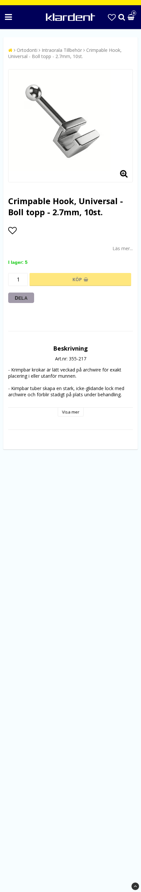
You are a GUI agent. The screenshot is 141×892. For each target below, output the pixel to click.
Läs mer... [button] (122, 248)
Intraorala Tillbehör (62, 50)
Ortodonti (27, 50)
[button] (112, 17)
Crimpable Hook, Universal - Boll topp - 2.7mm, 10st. (65, 53)
